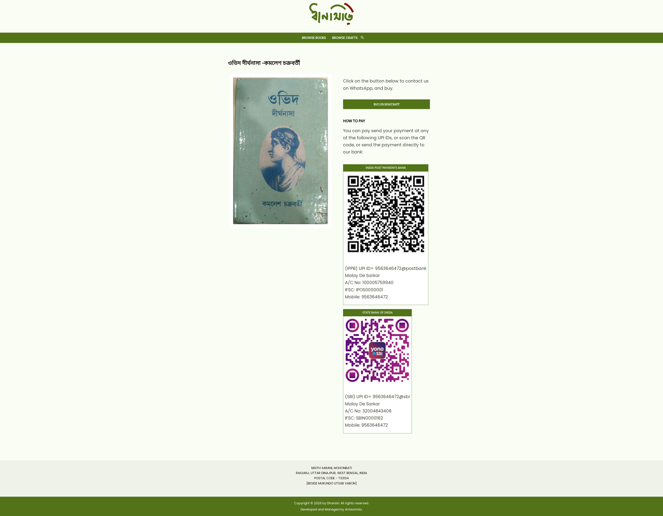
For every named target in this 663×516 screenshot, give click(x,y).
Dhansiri (331, 28)
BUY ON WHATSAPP (387, 104)
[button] (362, 38)
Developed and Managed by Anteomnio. (331, 509)
